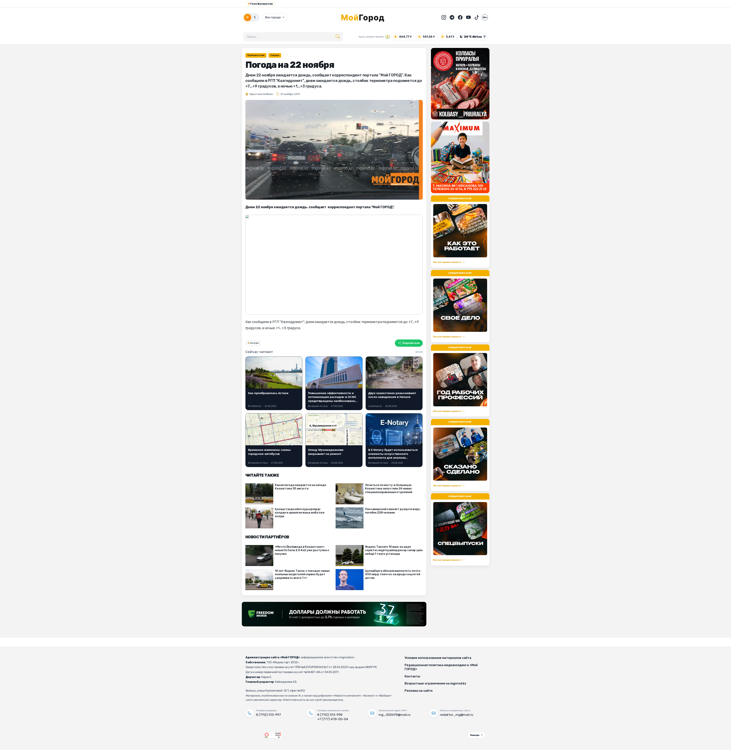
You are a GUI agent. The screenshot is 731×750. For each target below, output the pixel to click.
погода (254, 343)
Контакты (412, 676)
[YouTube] (468, 17)
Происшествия (255, 55)
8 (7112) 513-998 (329, 715)
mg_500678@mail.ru (395, 715)
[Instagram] (444, 17)
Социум (274, 55)
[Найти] (338, 36)
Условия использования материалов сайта (438, 658)
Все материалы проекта (447, 262)
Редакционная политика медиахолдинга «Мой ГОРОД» (441, 667)
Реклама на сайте (419, 690)
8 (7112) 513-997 (268, 715)
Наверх (474, 735)
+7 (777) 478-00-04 (332, 719)
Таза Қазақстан (260, 3)
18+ (485, 17)
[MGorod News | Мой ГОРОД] (365, 17)
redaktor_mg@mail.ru (456, 715)
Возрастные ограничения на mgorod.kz (435, 683)
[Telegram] (452, 17)
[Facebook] (460, 17)
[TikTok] (477, 17)
